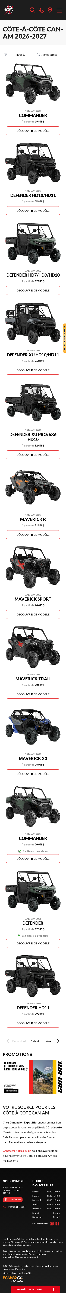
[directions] (50, 10)
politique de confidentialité (17, 1254)
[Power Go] (33, 1279)
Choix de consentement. (26, 1257)
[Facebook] (57, 1223)
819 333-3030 (16, 1207)
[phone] (41, 10)
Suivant (49, 1041)
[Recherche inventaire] (32, 10)
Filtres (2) (20, 54)
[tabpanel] (46, 1204)
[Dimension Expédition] (9, 10)
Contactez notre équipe (17, 1150)
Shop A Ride (26, 1273)
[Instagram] (52, 1223)
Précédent (19, 1041)
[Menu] (59, 9)
